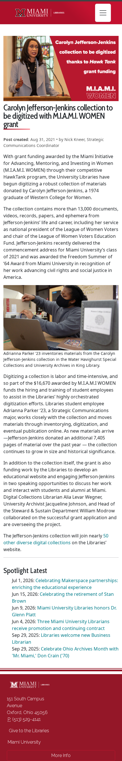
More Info (61, 755)
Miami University (24, 742)
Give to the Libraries (28, 730)
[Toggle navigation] (103, 13)
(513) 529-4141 (24, 719)
